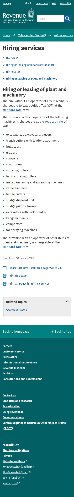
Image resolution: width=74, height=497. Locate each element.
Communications (13, 417)
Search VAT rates (16, 310)
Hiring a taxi (13, 71)
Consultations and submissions (22, 379)
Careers (7, 346)
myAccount (42, 3)
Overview (12, 58)
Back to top (63, 331)
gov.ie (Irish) (10, 483)
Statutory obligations (16, 450)
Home (6, 35)
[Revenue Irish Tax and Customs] (18, 15)
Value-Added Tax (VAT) (32, 35)
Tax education (11, 406)
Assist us (8, 373)
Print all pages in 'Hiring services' (29, 283)
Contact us (9, 395)
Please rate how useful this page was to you (35, 268)
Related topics (16, 302)
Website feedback (14, 461)
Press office (10, 357)
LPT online (65, 3)
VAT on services (63, 35)
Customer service (13, 351)
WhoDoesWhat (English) (17, 466)
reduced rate (54, 121)
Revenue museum (14, 368)
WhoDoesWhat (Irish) (15, 472)
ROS (54, 3)
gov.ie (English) (12, 477)
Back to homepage (16, 331)
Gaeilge (7, 3)
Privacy (7, 455)
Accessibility (11, 444)
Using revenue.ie (13, 412)
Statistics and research (17, 401)
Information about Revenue (20, 362)
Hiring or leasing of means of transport (30, 65)
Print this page (17, 275)
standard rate (12, 110)
